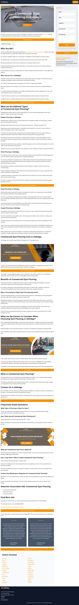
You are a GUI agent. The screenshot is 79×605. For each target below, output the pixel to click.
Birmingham (30, 560)
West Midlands (31, 562)
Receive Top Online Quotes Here (27, 270)
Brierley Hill (30, 572)
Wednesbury (5, 566)
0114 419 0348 (4, 599)
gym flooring (45, 34)
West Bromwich (5, 572)
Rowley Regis (31, 570)
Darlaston (21, 507)
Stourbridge (30, 578)
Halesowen (30, 574)
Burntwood (16, 507)
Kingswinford (31, 576)
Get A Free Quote (27, 549)
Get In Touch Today (27, 39)
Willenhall (4, 570)
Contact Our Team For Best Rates (27, 102)
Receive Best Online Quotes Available (27, 185)
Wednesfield (5, 576)
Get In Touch (27, 400)
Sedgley (29, 568)
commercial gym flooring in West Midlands (35, 52)
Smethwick (4, 582)
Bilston (3, 578)
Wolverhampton (31, 564)
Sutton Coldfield (5, 568)
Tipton (3, 574)
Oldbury (4, 580)
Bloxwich (12, 507)
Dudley (29, 566)
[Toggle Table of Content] (12, 44)
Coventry (30, 581)
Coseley (29, 558)
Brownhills (3, 507)
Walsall (7, 507)
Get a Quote (26, 24)
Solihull (29, 579)
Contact (75, 2)
